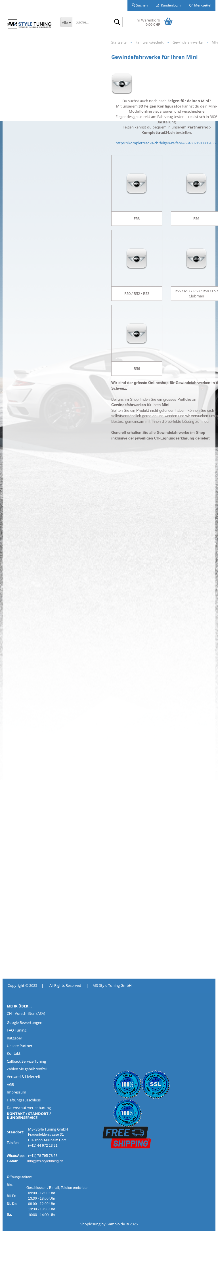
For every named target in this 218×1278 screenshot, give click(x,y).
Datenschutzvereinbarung (29, 1107)
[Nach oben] (15, 1269)
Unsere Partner (19, 1045)
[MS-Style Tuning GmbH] (29, 24)
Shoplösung (90, 1223)
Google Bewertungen (24, 1022)
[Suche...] (117, 22)
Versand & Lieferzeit (23, 1076)
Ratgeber (14, 1038)
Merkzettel (201, 5)
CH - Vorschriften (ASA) (26, 1013)
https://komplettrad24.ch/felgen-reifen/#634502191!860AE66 (166, 142)
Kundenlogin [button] (170, 5)
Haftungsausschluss (24, 1100)
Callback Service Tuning (26, 1061)
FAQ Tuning (16, 1030)
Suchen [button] (141, 5)
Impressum (16, 1092)
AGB (10, 1084)
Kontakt (13, 1053)
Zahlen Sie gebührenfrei (27, 1068)
